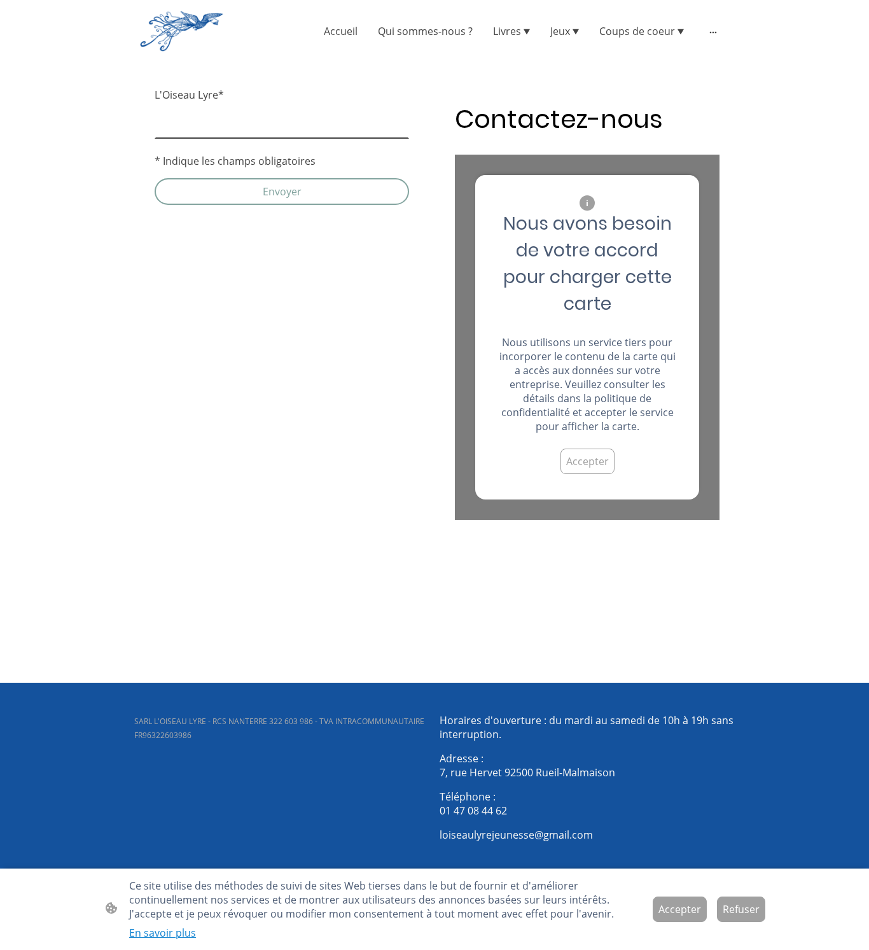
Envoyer (282, 192)
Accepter (587, 461)
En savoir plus (162, 933)
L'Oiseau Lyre (189, 95)
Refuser (741, 909)
